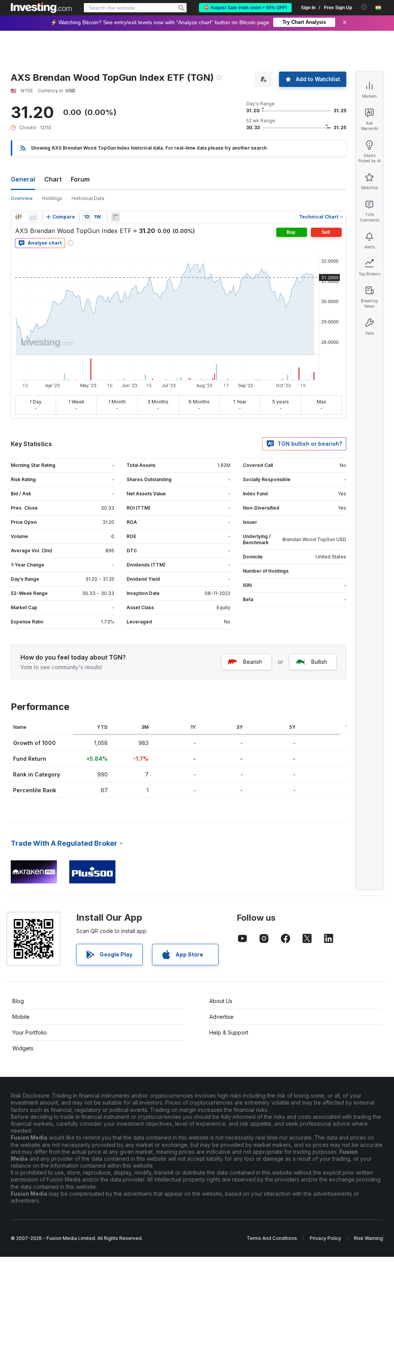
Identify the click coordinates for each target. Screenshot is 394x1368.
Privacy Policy (325, 1238)
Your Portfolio (29, 1032)
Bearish (252, 661)
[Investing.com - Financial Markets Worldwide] (41, 7)
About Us (220, 1001)
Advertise (221, 1016)
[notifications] (364, 7)
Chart (53, 179)
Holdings (52, 198)
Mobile (21, 1016)
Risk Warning (368, 1238)
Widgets (22, 1048)
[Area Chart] (33, 217)
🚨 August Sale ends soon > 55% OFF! (245, 7)
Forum (80, 179)
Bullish (319, 661)
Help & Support (228, 1032)
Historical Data (88, 198)
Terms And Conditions (272, 1238)
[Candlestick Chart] (18, 217)
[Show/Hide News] (115, 217)
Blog (18, 1001)
